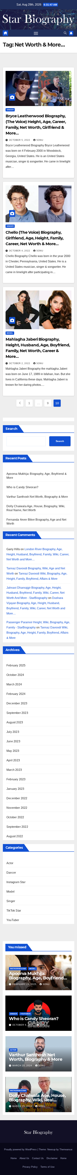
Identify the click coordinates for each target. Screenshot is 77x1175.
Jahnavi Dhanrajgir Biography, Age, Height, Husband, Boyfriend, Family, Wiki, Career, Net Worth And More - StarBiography (35, 593)
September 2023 (17, 712)
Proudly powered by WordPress (20, 1149)
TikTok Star (13, 910)
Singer (10, 110)
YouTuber (12, 920)
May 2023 (12, 750)
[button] (65, 33)
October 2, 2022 (20, 363)
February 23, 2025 (24, 984)
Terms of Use (47, 1167)
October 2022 (15, 817)
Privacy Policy (30, 1167)
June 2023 (13, 741)
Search (11, 429)
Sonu (39, 140)
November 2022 (16, 807)
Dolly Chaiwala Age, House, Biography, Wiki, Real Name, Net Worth (37, 1100)
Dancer (11, 872)
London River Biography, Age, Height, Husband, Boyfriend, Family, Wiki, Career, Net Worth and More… (37, 554)
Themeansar (65, 1149)
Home (14, 1158)
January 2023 (15, 788)
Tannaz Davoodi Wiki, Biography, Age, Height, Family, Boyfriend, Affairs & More (37, 632)
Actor (9, 863)
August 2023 (14, 722)
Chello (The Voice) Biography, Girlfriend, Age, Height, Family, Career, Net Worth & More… (34, 238)
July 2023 (12, 731)
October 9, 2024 (23, 1025)
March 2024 (14, 684)
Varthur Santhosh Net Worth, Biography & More (37, 496)
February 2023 (16, 779)
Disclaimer (52, 1158)
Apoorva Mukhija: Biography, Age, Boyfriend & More (38, 978)
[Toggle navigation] (36, 33)
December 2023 (16, 703)
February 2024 (16, 693)
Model (10, 333)
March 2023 (14, 769)
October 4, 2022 (20, 250)
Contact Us (38, 1158)
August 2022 (14, 836)
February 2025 (16, 665)
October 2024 (15, 674)
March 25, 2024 (22, 1065)
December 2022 (16, 798)
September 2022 (17, 826)
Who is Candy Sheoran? (22, 487)
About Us (24, 1158)
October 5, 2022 (20, 140)
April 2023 (13, 760)
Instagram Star (15, 882)
